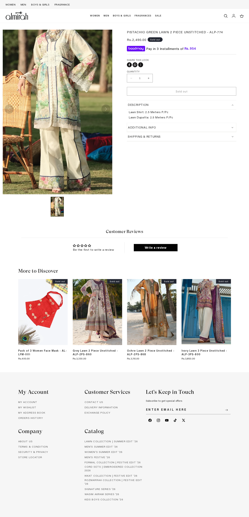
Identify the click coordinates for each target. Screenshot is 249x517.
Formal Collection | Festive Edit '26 (113, 462)
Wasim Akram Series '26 (102, 494)
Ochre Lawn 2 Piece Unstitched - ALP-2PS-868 (150, 352)
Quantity (133, 71)
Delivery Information (101, 407)
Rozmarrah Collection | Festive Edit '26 (113, 481)
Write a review (155, 247)
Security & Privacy (33, 452)
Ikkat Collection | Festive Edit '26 (111, 475)
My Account (27, 402)
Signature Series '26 (100, 489)
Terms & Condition (33, 446)
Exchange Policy (98, 412)
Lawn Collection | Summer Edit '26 (111, 441)
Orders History (30, 418)
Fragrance (62, 4)
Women (10, 4)
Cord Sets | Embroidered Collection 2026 (113, 468)
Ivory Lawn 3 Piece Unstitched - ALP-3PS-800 (204, 352)
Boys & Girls (40, 4)
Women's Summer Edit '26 (104, 452)
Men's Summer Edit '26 (101, 446)
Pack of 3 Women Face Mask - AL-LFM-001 (42, 352)
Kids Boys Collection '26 (104, 499)
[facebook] (129, 64)
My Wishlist (27, 407)
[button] (95, 16)
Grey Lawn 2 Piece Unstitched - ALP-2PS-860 (95, 352)
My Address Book (31, 412)
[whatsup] (135, 64)
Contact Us (94, 402)
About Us (25, 441)
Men (23, 4)
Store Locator (30, 457)
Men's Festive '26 (97, 457)
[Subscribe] (227, 410)
